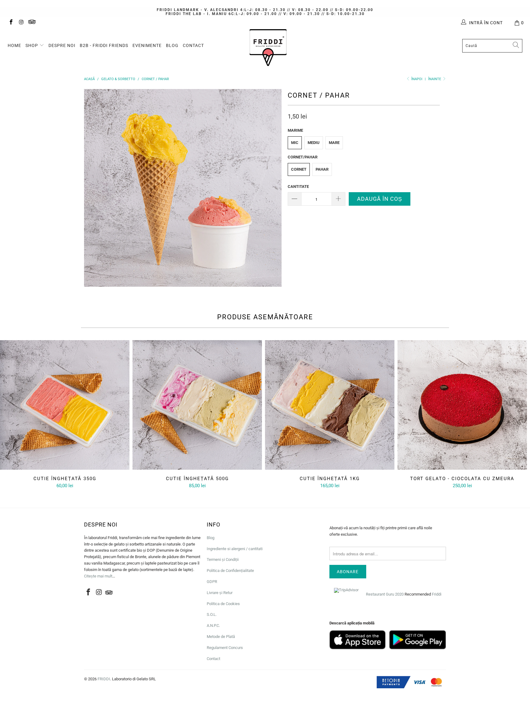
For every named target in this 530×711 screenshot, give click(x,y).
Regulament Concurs (225, 647)
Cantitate (298, 186)
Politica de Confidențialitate (230, 570)
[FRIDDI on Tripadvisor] (32, 22)
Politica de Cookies (223, 603)
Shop (32, 45)
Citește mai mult (98, 576)
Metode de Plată (221, 636)
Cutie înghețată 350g (64, 405)
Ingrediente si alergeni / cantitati (235, 548)
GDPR (212, 581)
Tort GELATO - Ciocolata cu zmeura (462, 405)
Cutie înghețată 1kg (329, 405)
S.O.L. (212, 614)
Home (14, 45)
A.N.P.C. (213, 625)
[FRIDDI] (268, 47)
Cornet (298, 169)
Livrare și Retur (219, 592)
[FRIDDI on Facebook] (11, 22)
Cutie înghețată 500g (197, 405)
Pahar (322, 169)
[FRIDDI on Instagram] (21, 22)
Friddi (436, 594)
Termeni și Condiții (223, 559)
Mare (334, 142)
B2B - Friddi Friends (104, 45)
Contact (193, 45)
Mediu (314, 142)
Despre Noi (61, 45)
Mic (294, 142)
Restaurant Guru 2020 (385, 594)
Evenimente (147, 45)
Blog (172, 45)
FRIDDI (104, 679)
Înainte (435, 79)
